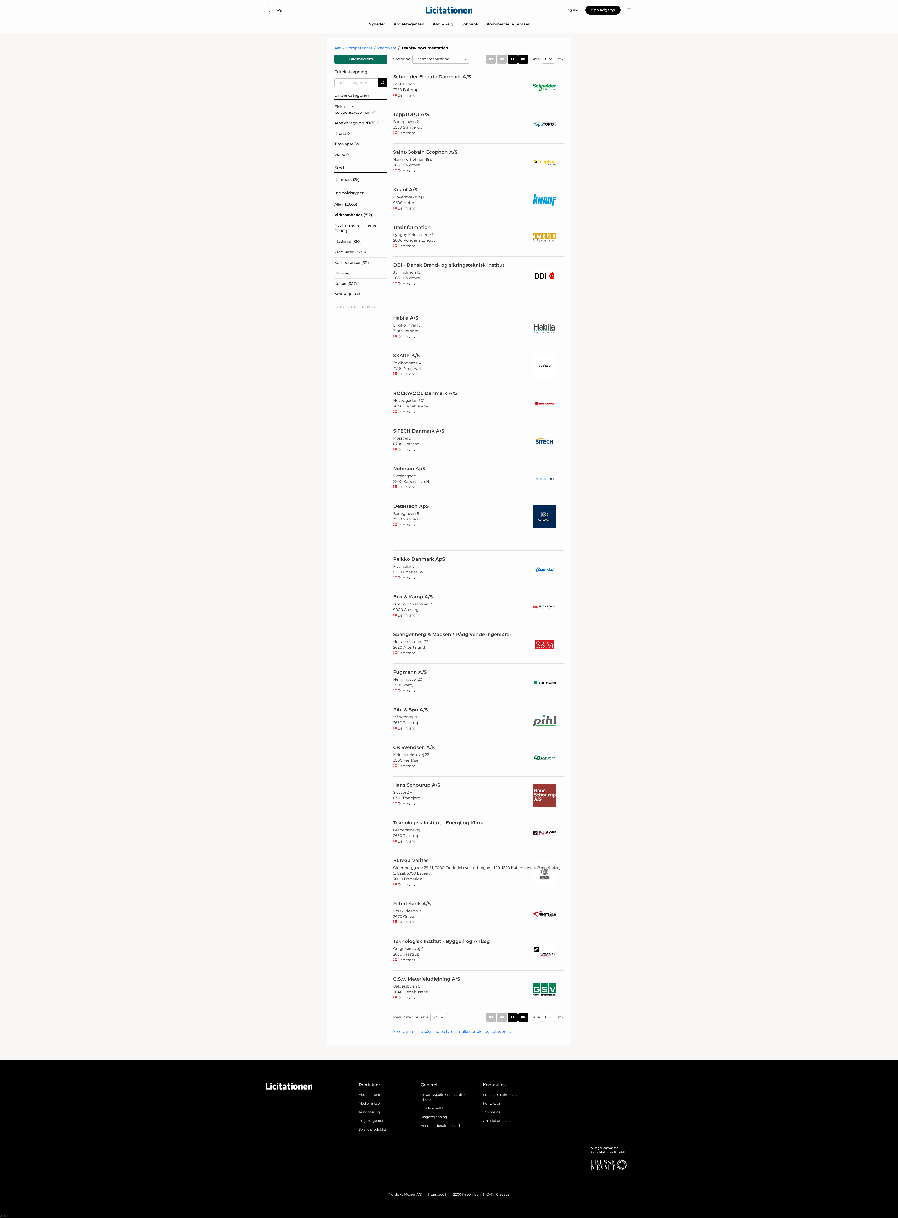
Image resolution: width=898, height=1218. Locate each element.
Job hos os (491, 1112)
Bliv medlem (361, 59)
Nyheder (377, 24)
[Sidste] (523, 59)
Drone (342, 133)
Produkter (350, 252)
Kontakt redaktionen (500, 1095)
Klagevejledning (434, 1117)
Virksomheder (353, 215)
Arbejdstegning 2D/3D (359, 123)
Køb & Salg (443, 24)
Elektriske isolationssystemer (354, 110)
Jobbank (470, 24)
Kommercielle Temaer (508, 24)
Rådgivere (386, 48)
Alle (337, 48)
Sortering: (402, 59)
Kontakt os (492, 1103)
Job (341, 273)
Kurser (345, 283)
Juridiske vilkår (433, 1108)
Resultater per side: (411, 1017)
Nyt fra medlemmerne (355, 228)
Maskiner (348, 241)
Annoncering (369, 1112)
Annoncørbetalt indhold (440, 1125)
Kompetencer (359, 48)
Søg (279, 10)
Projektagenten (409, 24)
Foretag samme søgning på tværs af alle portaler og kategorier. (452, 1031)
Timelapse (346, 144)
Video (342, 154)
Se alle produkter (373, 1129)
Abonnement (369, 1095)
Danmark (346, 179)
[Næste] (513, 59)
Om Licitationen (496, 1121)
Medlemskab (369, 1103)
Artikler (348, 294)
